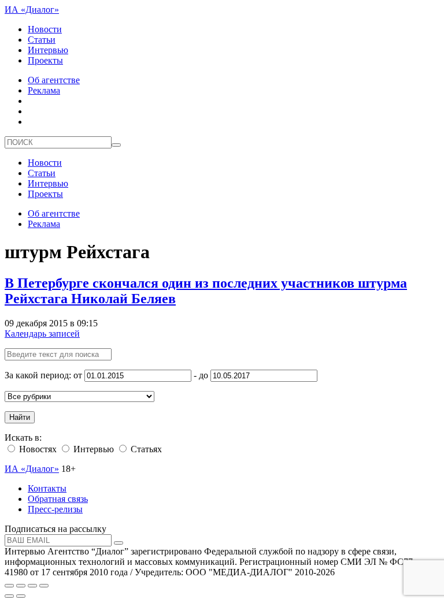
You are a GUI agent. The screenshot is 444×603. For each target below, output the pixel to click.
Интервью (48, 50)
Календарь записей (42, 333)
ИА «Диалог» (32, 9)
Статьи (42, 39)
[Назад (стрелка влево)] (9, 596)
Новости (45, 29)
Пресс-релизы (55, 509)
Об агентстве (54, 80)
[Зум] (44, 585)
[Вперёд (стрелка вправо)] (20, 596)
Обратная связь (58, 499)
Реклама (44, 90)
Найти (19, 417)
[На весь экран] (32, 585)
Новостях (37, 449)
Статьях (145, 449)
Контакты (47, 488)
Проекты (45, 60)
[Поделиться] (20, 585)
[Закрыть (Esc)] (9, 585)
